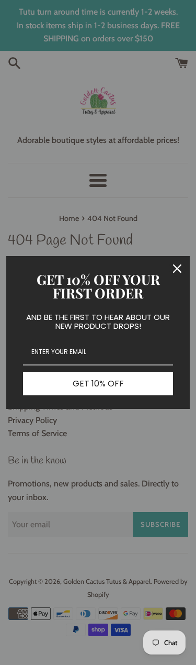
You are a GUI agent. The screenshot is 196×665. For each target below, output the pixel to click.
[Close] (177, 268)
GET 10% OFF (98, 384)
